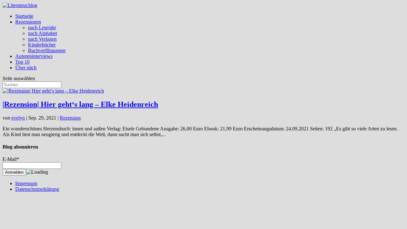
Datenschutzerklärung (37, 189)
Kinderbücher (42, 44)
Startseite (24, 16)
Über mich (26, 67)
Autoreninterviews (33, 56)
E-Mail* (11, 159)
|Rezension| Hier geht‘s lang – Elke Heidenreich (80, 104)
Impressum (26, 183)
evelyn (18, 118)
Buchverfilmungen (47, 50)
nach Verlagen (42, 39)
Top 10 (22, 62)
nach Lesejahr (42, 27)
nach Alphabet (42, 33)
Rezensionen (28, 21)
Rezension (70, 118)
